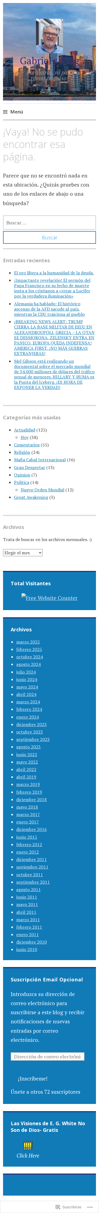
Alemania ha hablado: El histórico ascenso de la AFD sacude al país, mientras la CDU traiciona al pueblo (49, 309)
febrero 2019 (29, 792)
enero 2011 (27, 934)
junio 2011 (26, 897)
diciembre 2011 (31, 859)
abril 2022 (26, 769)
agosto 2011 (28, 889)
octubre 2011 (29, 875)
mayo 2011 (27, 904)
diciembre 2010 (31, 942)
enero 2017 (27, 822)
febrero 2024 (29, 709)
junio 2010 (26, 949)
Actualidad (24, 430)
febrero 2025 (29, 649)
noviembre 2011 (32, 867)
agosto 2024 (28, 664)
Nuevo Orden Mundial (42, 490)
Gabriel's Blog (49, 60)
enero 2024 (27, 717)
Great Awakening (31, 497)
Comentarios (27, 445)
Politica (21, 482)
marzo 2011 (28, 920)
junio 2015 (26, 837)
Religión (22, 452)
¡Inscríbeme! (33, 1078)
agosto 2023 (28, 747)
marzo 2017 (28, 814)
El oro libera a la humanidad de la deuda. (54, 273)
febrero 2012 (29, 844)
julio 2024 (26, 672)
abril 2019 (26, 777)
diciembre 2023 (31, 724)
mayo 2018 (27, 807)
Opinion (22, 475)
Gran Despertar (29, 467)
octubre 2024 (29, 657)
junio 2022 (26, 754)
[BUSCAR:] (49, 222)
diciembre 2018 (31, 799)
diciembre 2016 (31, 829)
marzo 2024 (28, 702)
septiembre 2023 (33, 739)
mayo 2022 (27, 762)
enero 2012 (27, 852)
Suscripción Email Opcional (47, 979)
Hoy (25, 437)
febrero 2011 (29, 927)
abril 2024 (26, 694)
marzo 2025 (28, 642)
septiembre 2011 (33, 882)
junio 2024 (26, 679)
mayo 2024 (27, 687)
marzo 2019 (28, 784)
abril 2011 (26, 912)
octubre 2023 (29, 732)
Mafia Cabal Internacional (40, 460)
